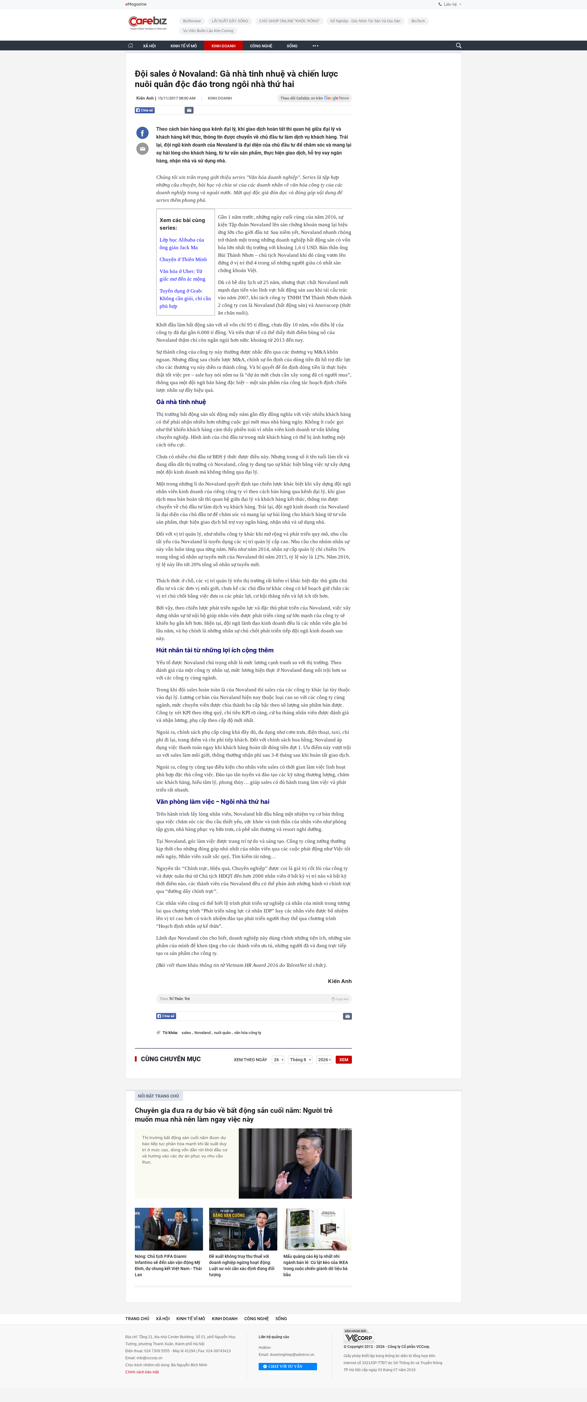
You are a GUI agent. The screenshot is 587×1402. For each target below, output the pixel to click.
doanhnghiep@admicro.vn (292, 1355)
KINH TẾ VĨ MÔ (184, 46)
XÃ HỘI (149, 46)
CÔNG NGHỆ (261, 46)
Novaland (203, 1032)
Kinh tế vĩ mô (190, 1318)
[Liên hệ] (189, 110)
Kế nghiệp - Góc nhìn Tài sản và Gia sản (365, 21)
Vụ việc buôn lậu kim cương (208, 31)
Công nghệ (256, 1318)
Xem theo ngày (250, 1059)
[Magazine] (135, 4)
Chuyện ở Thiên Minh (183, 259)
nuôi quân (223, 1032)
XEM (343, 1059)
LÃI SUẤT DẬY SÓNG (230, 21)
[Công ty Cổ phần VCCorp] (359, 1335)
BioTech (418, 21)
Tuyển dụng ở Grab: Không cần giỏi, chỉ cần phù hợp (185, 298)
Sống (281, 1318)
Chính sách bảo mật (142, 1372)
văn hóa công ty (247, 1032)
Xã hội (163, 1318)
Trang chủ (137, 1318)
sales (187, 1032)
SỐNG (292, 46)
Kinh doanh (220, 98)
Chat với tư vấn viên (285, 1367)
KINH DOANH (223, 46)
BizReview (192, 21)
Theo (254, 999)
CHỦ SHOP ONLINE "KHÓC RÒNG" (289, 21)
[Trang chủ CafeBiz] (130, 45)
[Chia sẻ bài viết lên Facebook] (142, 133)
